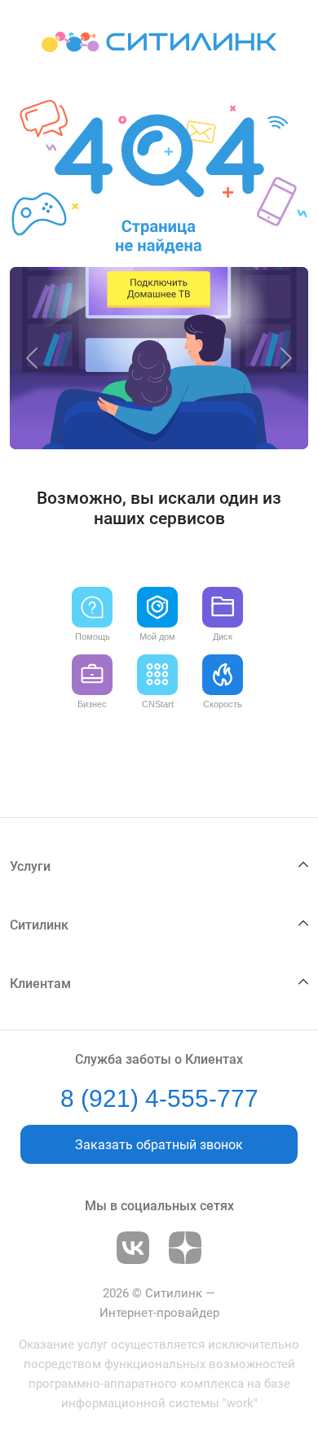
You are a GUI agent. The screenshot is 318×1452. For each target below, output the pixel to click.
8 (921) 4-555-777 (159, 1098)
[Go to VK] (133, 1247)
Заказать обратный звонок (159, 1144)
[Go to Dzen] (185, 1247)
